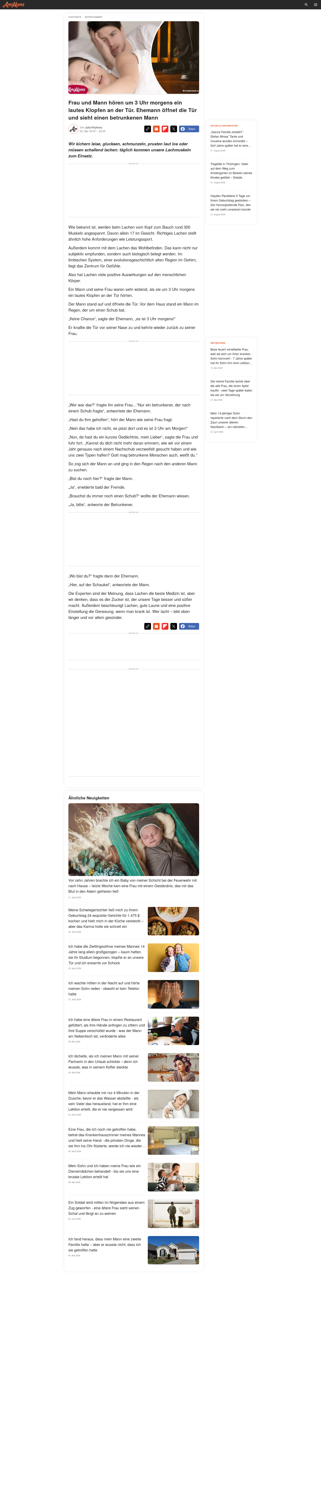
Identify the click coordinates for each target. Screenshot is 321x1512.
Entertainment (94, 17)
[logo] (13, 5)
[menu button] (315, 4)
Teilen (191, 129)
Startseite (74, 17)
